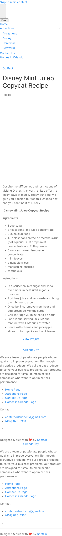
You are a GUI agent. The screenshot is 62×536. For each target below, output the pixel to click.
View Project (31, 338)
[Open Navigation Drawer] (3, 11)
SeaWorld (9, 48)
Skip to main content (13, 2)
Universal (9, 43)
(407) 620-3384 (15, 421)
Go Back (8, 68)
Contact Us (7, 53)
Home (4, 24)
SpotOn (42, 439)
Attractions (7, 28)
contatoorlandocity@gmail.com (25, 417)
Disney (7, 38)
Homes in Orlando (11, 57)
